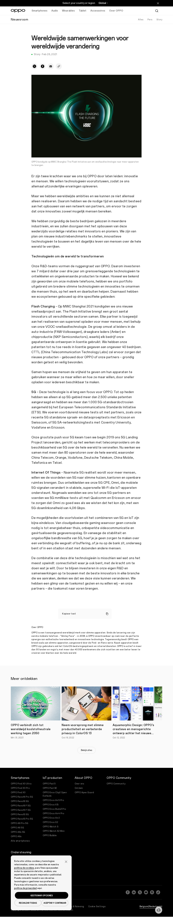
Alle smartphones (20, 841)
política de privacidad (25, 888)
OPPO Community (116, 784)
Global (102, 3)
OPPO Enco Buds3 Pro (54, 809)
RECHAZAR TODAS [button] (28, 902)
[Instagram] (152, 892)
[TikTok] (158, 892)
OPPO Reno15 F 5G (21, 810)
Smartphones (39, 10)
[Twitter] (140, 892)
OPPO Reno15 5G (20, 814)
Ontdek (79, 788)
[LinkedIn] (134, 892)
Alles (140, 19)
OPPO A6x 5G (18, 832)
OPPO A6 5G (17, 828)
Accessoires (97, 10)
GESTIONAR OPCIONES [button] (41, 895)
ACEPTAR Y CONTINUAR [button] (55, 902)
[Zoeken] (157, 11)
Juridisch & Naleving (73, 906)
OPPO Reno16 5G (20, 801)
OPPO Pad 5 (49, 784)
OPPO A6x (16, 836)
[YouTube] (146, 892)
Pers (149, 19)
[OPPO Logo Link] (18, 11)
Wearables (68, 10)
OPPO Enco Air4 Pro (53, 813)
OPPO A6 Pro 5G (19, 823)
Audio (54, 10)
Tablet (82, 10)
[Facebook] (128, 892)
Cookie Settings (97, 906)
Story (159, 19)
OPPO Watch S (50, 827)
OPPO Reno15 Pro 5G (22, 819)
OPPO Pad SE (50, 788)
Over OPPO (116, 10)
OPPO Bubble (50, 835)
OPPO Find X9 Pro (20, 788)
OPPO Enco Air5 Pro (53, 800)
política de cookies (24, 868)
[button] (158, 910)
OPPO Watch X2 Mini (54, 831)
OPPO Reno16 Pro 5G (22, 797)
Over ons (79, 784)
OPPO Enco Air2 (51, 818)
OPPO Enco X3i (51, 805)
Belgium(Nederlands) (151, 906)
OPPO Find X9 (18, 792)
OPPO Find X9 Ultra (21, 784)
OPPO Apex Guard (84, 792)
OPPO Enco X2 (50, 822)
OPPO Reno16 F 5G (21, 806)
